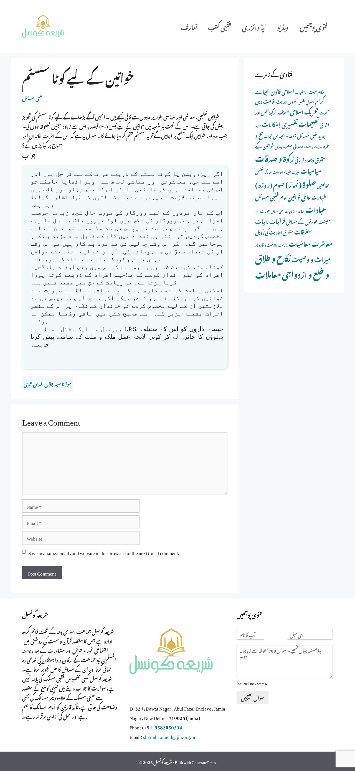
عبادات (316, 208)
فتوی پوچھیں (313, 26)
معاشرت (322, 242)
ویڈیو (283, 26)
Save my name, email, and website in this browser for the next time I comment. (103, 552)
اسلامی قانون (282, 91)
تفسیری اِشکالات (280, 123)
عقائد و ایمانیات (295, 211)
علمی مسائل (32, 97)
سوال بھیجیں (252, 697)
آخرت (324, 112)
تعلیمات (308, 122)
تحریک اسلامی (304, 111)
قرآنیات (277, 220)
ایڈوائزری (254, 26)
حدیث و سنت (313, 146)
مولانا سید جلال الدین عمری (48, 383)
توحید (258, 125)
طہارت (318, 196)
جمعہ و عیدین (284, 135)
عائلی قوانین (299, 196)
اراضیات (301, 92)
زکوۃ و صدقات (274, 157)
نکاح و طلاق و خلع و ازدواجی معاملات (292, 265)
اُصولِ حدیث (287, 101)
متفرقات (303, 231)
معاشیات (300, 243)
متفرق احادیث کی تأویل (274, 232)
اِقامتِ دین (265, 100)
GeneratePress (204, 761)
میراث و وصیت (311, 258)
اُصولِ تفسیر (306, 101)
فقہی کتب (219, 26)
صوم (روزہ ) (270, 184)
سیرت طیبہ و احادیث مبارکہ (282, 171)
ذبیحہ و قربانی (304, 159)
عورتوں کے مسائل (302, 221)
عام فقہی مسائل (271, 196)
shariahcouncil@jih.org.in (169, 736)
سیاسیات (311, 170)
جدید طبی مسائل (311, 135)
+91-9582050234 (163, 726)
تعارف (189, 26)
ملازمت (283, 245)
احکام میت (317, 91)
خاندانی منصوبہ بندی (289, 146)
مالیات (261, 220)
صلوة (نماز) (300, 183)
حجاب (268, 135)
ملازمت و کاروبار (266, 244)
